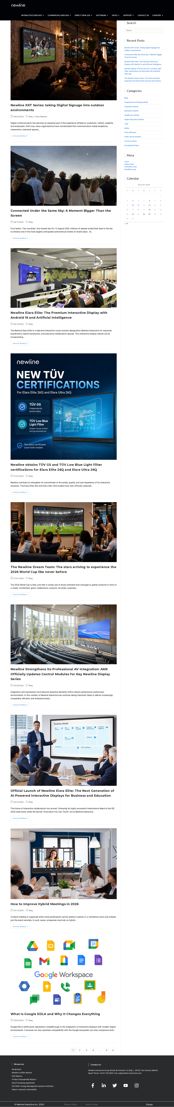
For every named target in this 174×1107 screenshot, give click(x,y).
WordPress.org (130, 169)
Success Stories (130, 141)
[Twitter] (114, 1085)
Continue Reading (21, 135)
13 (149, 205)
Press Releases (41, 117)
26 (144, 214)
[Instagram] (136, 1085)
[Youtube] (125, 1085)
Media (126, 128)
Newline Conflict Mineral (22, 1073)
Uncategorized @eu (131, 145)
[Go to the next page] (113, 1050)
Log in (126, 161)
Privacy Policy (70, 1104)
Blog (31, 117)
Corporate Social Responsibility (136, 102)
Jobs (126, 124)
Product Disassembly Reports (24, 1080)
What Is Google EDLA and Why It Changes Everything (55, 1014)
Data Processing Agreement (23, 1083)
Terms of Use (91, 1104)
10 (133, 205)
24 (133, 214)
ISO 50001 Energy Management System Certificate (32, 1086)
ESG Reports (17, 1076)
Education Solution (131, 111)
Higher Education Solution (134, 119)
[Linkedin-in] (103, 1085)
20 (149, 210)
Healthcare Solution (131, 115)
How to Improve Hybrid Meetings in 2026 (45, 904)
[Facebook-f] (92, 1085)
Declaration (16, 1069)
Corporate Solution (131, 107)
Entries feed (129, 164)
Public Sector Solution (132, 137)
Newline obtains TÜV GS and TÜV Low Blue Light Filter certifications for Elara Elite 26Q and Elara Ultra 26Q (142, 71)
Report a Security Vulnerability (24, 1090)
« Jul (126, 223)
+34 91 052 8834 (106, 1073)
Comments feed (130, 167)
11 (138, 205)
